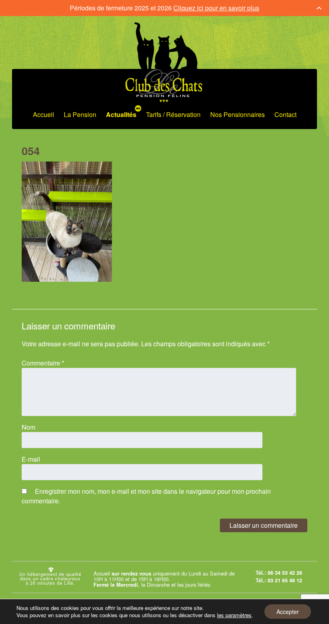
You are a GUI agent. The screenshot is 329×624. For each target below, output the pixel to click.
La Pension (80, 114)
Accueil (43, 114)
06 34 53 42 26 (285, 572)
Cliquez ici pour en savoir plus (216, 7)
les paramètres (234, 615)
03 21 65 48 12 (285, 580)
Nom (28, 427)
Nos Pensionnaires (237, 114)
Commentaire (43, 363)
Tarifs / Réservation (173, 114)
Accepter (287, 612)
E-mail (31, 459)
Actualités (121, 114)
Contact (285, 114)
